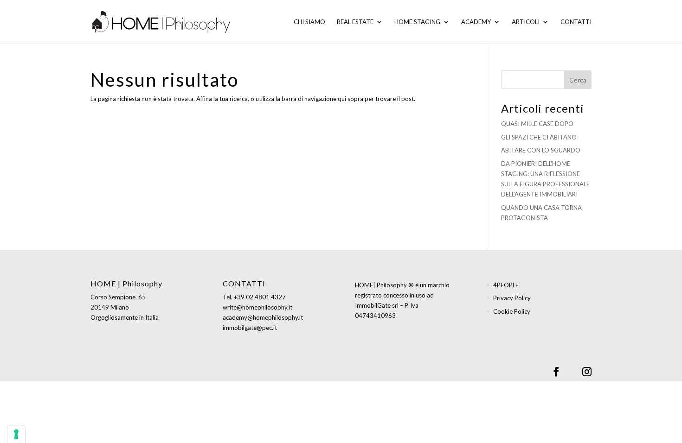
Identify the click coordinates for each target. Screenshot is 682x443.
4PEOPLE (506, 285)
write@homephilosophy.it (257, 307)
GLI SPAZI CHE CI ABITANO (539, 137)
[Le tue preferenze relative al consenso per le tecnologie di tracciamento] (16, 434)
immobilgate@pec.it (250, 327)
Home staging (417, 22)
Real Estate (355, 22)
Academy (476, 22)
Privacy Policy (512, 298)
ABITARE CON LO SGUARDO (540, 150)
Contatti (576, 22)
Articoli (526, 22)
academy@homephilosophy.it (263, 317)
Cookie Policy (511, 311)
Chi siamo (309, 22)
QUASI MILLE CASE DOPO (537, 123)
